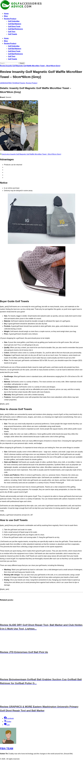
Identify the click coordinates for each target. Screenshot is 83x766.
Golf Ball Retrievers (15, 29)
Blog (6, 16)
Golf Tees (11, 31)
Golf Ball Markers (14, 24)
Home (6, 13)
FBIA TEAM (12, 83)
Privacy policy (37, 763)
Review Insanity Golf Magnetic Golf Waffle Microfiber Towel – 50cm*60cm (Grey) (30, 66)
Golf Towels (12, 34)
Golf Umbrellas (13, 21)
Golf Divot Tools (14, 26)
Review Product (10, 19)
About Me (47, 763)
